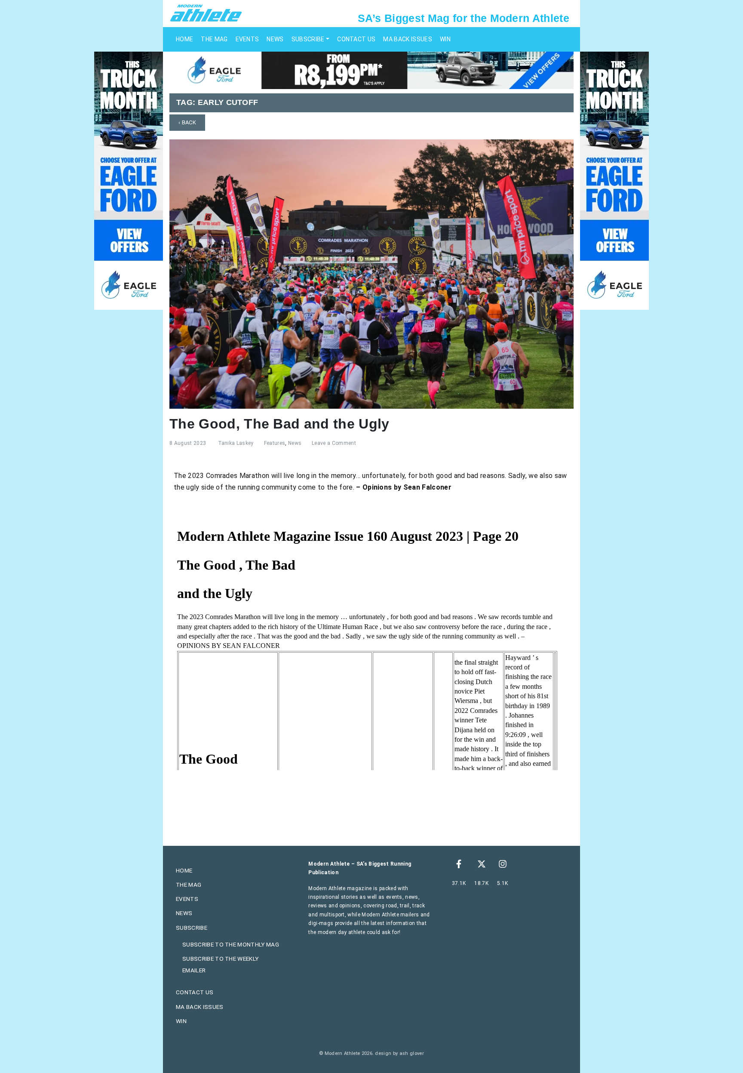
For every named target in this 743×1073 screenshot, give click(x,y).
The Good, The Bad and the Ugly (279, 424)
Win (445, 39)
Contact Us (356, 39)
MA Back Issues (407, 39)
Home (184, 39)
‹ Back (187, 122)
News (275, 39)
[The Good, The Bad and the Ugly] (371, 273)
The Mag (214, 39)
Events (247, 39)
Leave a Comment (334, 443)
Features (275, 443)
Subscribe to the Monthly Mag (230, 944)
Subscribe (308, 39)
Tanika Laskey (236, 443)
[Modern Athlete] (206, 12)
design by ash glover (399, 1053)
